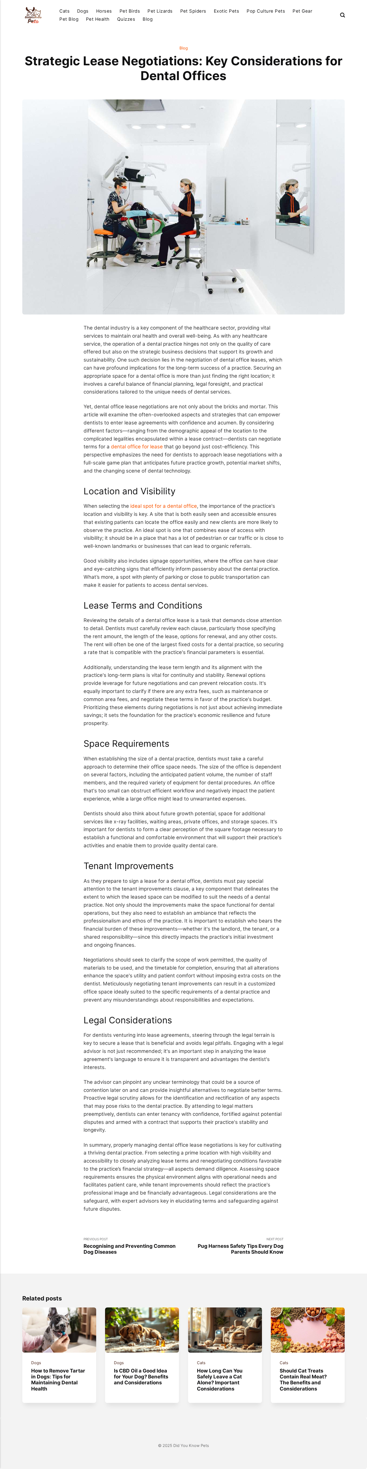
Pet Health (98, 19)
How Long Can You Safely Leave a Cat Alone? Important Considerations (219, 1379)
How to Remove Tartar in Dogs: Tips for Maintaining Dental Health (58, 1379)
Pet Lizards (159, 11)
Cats (64, 11)
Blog (148, 19)
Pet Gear (302, 11)
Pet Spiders (193, 11)
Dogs (83, 11)
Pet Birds (130, 11)
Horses (104, 11)
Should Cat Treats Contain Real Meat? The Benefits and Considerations (303, 1379)
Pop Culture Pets (266, 11)
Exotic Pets (226, 11)
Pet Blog (68, 19)
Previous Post (130, 1246)
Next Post (240, 1246)
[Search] (342, 15)
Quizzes (126, 19)
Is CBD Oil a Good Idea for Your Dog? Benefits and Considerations (141, 1376)
